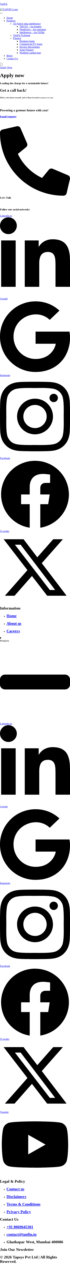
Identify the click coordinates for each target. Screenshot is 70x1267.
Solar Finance (27, 49)
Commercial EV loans (31, 44)
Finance (17, 38)
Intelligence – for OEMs (32, 32)
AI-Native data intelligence (27, 23)
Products (11, 20)
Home (10, 17)
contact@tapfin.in (9, 122)
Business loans (27, 41)
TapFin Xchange (21, 35)
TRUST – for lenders (31, 26)
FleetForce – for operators (33, 29)
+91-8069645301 (9, 203)
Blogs (10, 55)
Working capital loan (30, 52)
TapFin (3, 4)
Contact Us (12, 58)
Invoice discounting (30, 47)
